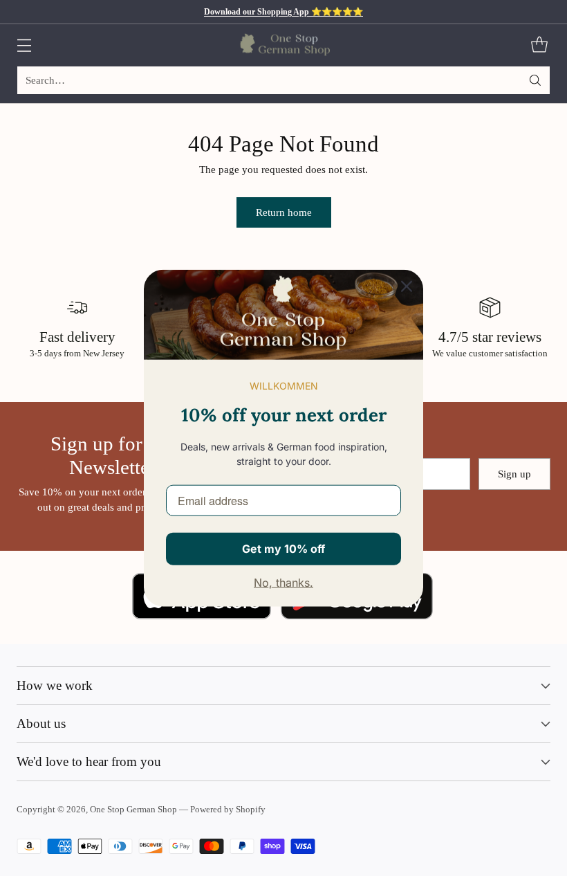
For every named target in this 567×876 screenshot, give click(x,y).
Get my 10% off (283, 549)
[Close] (406, 286)
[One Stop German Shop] (284, 45)
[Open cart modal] (539, 45)
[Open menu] (24, 45)
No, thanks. (283, 583)
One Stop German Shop (133, 809)
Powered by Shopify (228, 809)
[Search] (535, 80)
